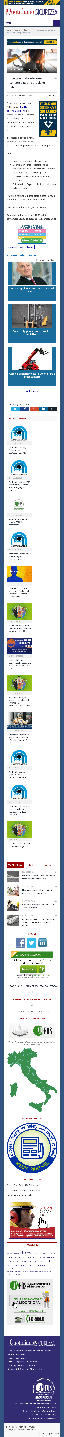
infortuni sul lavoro (40, 1257)
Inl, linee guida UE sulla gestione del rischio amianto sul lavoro (39, 877)
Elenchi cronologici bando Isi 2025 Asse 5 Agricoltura (38, 906)
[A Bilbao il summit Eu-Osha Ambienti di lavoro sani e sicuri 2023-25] (19, 611)
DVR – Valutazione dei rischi (19, 1195)
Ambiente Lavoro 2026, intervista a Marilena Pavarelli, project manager (20, 486)
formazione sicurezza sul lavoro (19, 1257)
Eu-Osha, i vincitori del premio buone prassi (19, 845)
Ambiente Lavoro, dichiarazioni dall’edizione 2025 (17, 775)
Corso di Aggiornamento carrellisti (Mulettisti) (32, 332)
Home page (11, 1426)
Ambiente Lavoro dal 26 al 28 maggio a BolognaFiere (20, 556)
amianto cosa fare (14, 1254)
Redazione (21, 95)
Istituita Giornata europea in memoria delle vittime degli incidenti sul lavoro (39, 922)
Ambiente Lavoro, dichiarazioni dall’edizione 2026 (17, 450)
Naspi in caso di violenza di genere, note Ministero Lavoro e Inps (39, 892)
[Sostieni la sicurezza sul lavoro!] (32, 1238)
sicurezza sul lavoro (14, 1271)
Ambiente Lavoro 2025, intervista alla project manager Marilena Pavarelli (20, 810)
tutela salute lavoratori (16, 1274)
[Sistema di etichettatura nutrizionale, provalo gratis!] (32, 234)
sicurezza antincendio (25, 1269)
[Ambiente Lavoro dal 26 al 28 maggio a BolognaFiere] (19, 539)
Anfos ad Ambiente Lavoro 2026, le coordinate (18, 522)
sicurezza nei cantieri (42, 1269)
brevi (27, 1253)
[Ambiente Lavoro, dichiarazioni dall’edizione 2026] (19, 433)
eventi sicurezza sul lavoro (20, 246)
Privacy (32, 1426)
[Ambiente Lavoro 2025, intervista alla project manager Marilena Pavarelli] (19, 792)
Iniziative (53, 95)
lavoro (51, 1257)
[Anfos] (30, 1324)
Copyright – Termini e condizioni (22, 1429)
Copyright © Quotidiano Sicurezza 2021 (26, 1369)
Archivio (49, 865)
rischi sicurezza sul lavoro (26, 1265)
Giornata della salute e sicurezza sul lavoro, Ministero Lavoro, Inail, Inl (20, 738)
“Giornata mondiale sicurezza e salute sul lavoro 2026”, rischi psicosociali (19, 592)
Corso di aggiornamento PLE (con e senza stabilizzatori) (32, 375)
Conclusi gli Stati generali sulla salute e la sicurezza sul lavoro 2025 (20, 664)
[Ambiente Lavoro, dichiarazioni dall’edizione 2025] (19, 757)
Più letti (32, 865)
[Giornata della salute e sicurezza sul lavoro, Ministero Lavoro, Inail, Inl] (19, 720)
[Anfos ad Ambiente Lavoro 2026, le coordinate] (19, 505)
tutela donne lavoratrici (45, 1272)
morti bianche (12, 1261)
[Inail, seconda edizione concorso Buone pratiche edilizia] (32, 61)
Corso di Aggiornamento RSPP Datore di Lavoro (32, 290)
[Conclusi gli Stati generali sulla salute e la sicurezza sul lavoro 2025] (19, 646)
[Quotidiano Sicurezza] (32, 12)
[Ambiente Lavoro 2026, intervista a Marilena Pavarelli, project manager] (19, 467)
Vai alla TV (32, 992)
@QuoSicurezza (46, 986)
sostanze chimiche (30, 1272)
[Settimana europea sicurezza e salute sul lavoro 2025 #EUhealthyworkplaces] (19, 683)
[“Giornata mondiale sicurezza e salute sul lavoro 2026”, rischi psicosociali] (19, 574)
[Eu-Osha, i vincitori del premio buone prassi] (19, 829)
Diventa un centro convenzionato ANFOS (25, 1190)
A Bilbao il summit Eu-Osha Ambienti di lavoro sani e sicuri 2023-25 (20, 628)
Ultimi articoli (15, 865)
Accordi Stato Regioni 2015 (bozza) (22, 1185)
